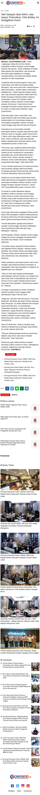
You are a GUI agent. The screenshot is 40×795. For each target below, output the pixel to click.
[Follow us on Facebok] (12, 786)
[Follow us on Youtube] (28, 786)
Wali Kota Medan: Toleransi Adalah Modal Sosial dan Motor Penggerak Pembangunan (15, 729)
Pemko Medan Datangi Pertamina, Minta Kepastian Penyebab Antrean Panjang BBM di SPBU (17, 750)
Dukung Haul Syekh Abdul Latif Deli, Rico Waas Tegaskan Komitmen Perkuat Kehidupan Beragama (19, 369)
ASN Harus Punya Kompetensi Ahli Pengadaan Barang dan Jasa (13, 430)
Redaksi (11, 791)
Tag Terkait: (5, 395)
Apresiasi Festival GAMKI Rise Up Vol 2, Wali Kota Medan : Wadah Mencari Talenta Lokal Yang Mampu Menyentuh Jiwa (19, 621)
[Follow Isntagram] (23, 786)
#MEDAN (14, 395)
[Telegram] (27, 388)
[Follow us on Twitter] (17, 786)
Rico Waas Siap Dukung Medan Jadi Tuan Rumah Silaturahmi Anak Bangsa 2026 (16, 676)
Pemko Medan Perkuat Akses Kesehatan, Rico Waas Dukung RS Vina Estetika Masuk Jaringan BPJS (19, 589)
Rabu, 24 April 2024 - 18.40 (7, 27)
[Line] (17, 388)
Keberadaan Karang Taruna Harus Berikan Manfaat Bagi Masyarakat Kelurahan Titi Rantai (12, 443)
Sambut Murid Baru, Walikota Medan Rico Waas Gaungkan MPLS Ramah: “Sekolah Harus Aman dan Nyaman (15, 718)
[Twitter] (12, 388)
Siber (19, 791)
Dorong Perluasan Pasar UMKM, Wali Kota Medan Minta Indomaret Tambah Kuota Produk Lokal (19, 361)
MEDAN (7, 10)
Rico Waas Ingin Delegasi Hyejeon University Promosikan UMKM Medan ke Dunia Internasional (17, 686)
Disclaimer (28, 791)
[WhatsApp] (22, 388)
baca (30, 26)
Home (2, 10)
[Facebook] (7, 388)
